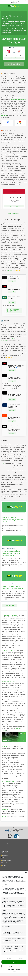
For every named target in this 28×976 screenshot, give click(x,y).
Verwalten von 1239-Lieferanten (9, 957)
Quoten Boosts (10, 270)
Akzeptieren (14, 962)
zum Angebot (12, 281)
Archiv (4, 816)
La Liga (4, 865)
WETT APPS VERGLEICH (8, 682)
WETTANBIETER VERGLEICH (9, 615)
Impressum (18, 969)
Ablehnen (14, 971)
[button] (25, 872)
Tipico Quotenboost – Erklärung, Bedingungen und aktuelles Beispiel (12, 520)
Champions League (6, 860)
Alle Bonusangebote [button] (13, 213)
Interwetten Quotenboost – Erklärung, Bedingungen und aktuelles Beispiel (12, 553)
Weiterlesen (10, 605)
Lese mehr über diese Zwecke (21, 957)
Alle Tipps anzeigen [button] (14, 64)
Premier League (6, 862)
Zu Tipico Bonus (14, 206)
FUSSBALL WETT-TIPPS (8, 781)
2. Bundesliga (5, 857)
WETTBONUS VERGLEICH (9, 650)
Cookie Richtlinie (11, 969)
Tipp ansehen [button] (14, 57)
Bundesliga (5, 855)
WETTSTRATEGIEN (7, 746)
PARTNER (5, 809)
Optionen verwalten (14, 966)
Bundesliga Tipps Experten (18, 99)
